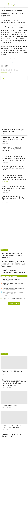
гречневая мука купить (10, 405)
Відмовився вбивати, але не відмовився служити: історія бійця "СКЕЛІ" (13, 198)
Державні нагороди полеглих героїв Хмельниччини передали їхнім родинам (14, 139)
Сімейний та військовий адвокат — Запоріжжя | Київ (13, 435)
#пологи (9, 62)
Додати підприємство (14, 303)
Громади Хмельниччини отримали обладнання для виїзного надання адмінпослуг (13, 188)
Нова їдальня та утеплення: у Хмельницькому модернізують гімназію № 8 (12, 148)
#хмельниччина (4, 62)
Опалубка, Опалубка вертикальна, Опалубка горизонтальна (13, 426)
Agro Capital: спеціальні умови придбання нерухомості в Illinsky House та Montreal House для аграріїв (14, 177)
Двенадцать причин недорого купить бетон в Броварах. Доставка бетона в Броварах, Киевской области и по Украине (14, 382)
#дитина (13, 62)
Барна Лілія (6, 65)
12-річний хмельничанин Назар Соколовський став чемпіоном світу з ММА (14, 168)
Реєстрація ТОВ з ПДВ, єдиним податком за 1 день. (12, 372)
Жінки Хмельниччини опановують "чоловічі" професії (13, 130)
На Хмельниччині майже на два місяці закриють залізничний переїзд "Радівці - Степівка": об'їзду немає (14, 158)
